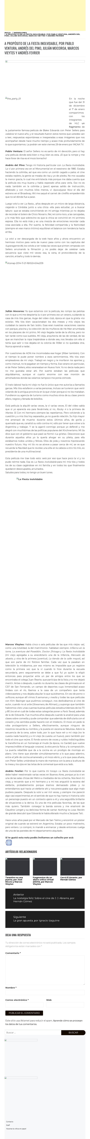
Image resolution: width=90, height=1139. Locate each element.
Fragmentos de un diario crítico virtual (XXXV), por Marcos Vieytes (43, 880)
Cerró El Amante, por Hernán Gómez (71, 878)
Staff (8, 1125)
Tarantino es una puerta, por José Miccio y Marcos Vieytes (14, 880)
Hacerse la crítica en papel (16, 1129)
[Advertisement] (45, 15)
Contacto (9, 1122)
